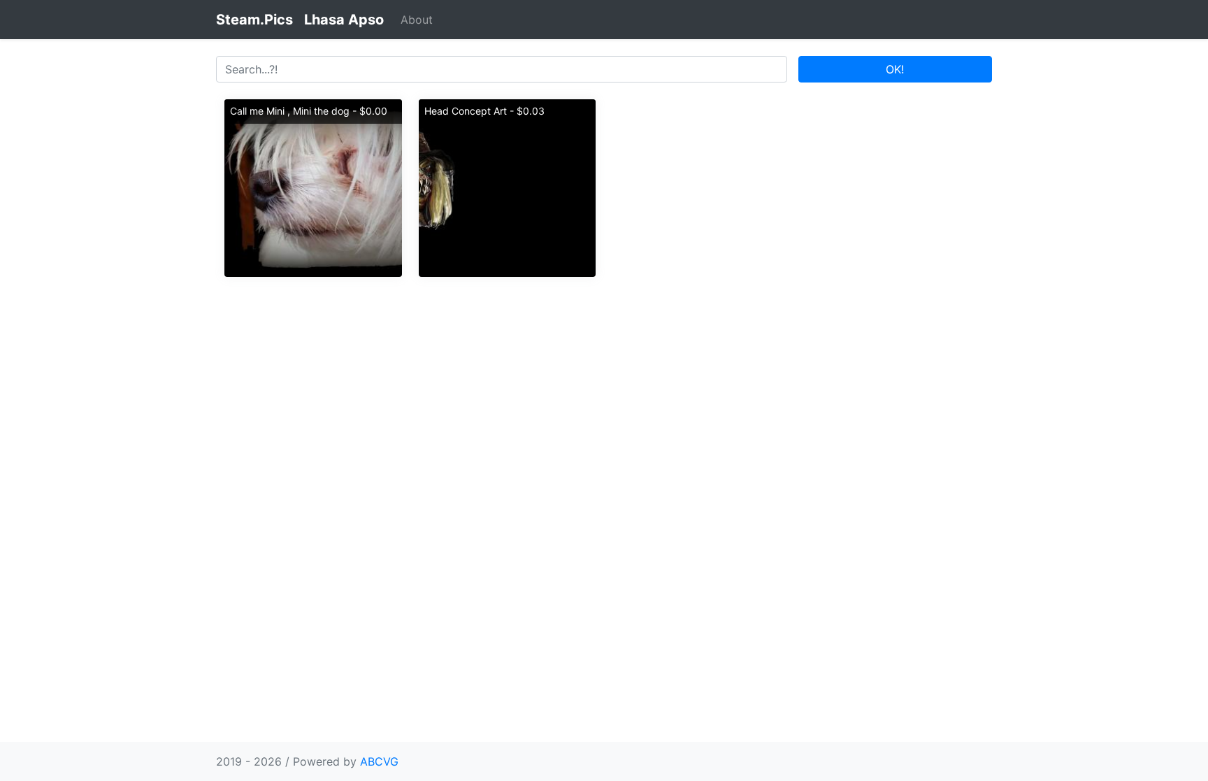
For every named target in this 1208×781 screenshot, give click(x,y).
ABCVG (379, 761)
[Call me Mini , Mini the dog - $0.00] (313, 187)
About (417, 20)
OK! (895, 69)
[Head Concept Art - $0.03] (507, 187)
